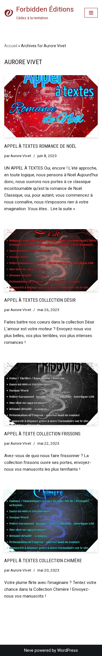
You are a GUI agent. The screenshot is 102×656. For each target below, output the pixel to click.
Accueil (10, 46)
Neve (28, 650)
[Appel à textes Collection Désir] (51, 260)
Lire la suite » (63, 208)
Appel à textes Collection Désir (40, 300)
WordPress (67, 650)
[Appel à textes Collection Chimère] (51, 521)
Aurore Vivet (20, 155)
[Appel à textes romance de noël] (51, 106)
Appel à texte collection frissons (42, 433)
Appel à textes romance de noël (40, 146)
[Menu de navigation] (91, 13)
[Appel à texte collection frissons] (51, 394)
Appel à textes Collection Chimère (43, 560)
